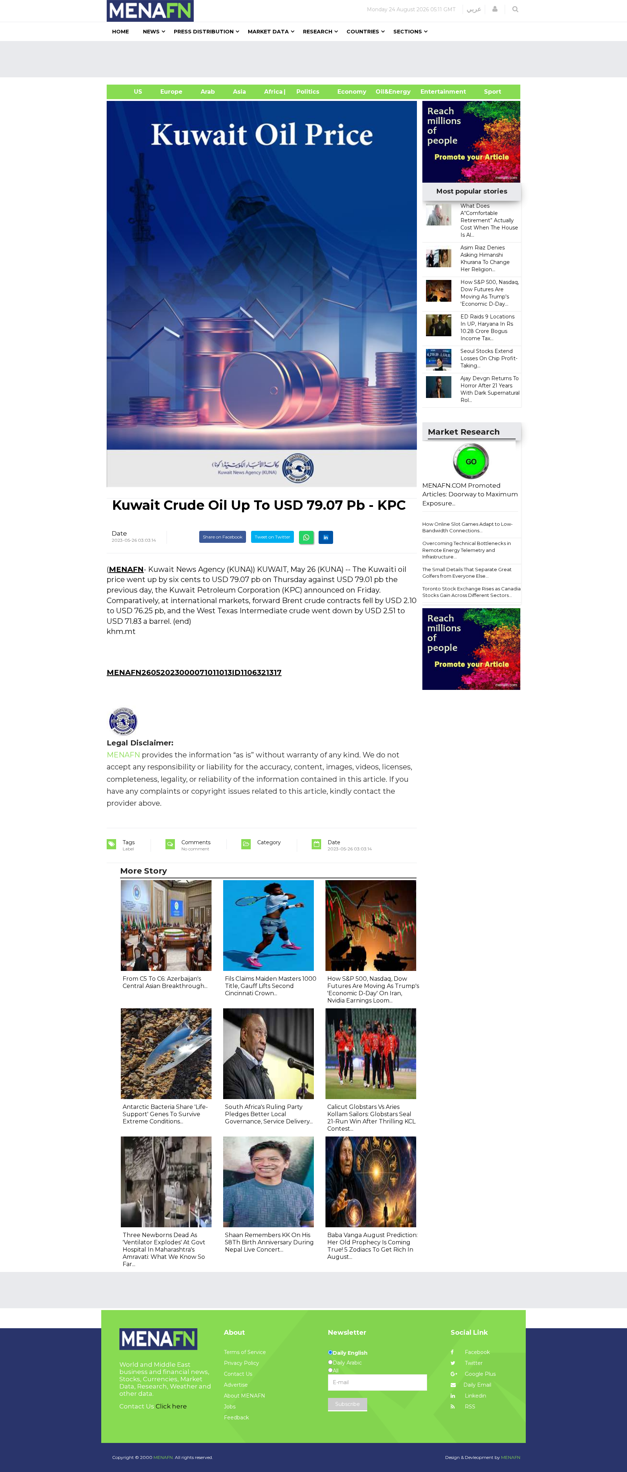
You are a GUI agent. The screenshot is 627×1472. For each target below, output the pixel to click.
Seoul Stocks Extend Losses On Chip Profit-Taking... (488, 358)
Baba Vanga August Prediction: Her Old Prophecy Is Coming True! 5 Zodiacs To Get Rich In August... (372, 1246)
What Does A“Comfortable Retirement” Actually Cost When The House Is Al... (489, 220)
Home (120, 31)
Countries (363, 31)
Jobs (229, 1406)
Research (317, 31)
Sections (407, 31)
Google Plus (479, 1374)
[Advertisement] (316, 59)
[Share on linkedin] (326, 537)
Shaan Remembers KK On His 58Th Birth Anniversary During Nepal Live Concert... (269, 1242)
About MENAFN (244, 1395)
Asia (239, 91)
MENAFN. (163, 1457)
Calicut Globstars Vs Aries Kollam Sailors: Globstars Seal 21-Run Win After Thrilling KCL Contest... (371, 1117)
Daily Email (477, 1385)
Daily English (350, 1353)
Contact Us (238, 1374)
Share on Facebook (222, 537)
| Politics (306, 91)
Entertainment (432, 91)
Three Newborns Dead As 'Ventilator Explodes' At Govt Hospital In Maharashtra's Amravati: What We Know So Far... (164, 1250)
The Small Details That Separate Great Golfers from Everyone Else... (467, 572)
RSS (469, 1406)
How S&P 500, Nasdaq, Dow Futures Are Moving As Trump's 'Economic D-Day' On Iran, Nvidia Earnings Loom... (373, 989)
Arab (208, 91)
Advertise (236, 1385)
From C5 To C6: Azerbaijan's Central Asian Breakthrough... (165, 982)
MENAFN (126, 569)
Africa (272, 91)
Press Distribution (204, 31)
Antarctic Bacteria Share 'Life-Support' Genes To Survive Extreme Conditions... (165, 1114)
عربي (474, 9)
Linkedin (474, 1395)
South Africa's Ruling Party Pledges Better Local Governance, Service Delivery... (269, 1114)
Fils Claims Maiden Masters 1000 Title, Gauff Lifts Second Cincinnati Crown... (270, 986)
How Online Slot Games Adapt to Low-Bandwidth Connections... (467, 527)
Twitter (473, 1363)
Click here (171, 1406)
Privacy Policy (241, 1363)
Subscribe (347, 1404)
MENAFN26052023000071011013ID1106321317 (194, 672)
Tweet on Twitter (272, 537)
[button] (494, 9)
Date (119, 533)
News (151, 31)
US (129, 91)
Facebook (476, 1352)
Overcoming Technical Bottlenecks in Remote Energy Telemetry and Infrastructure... (466, 550)
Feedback (236, 1417)
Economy (352, 91)
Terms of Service (245, 1352)
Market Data (268, 31)
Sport (488, 91)
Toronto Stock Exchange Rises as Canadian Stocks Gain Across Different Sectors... (473, 592)
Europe (171, 91)
